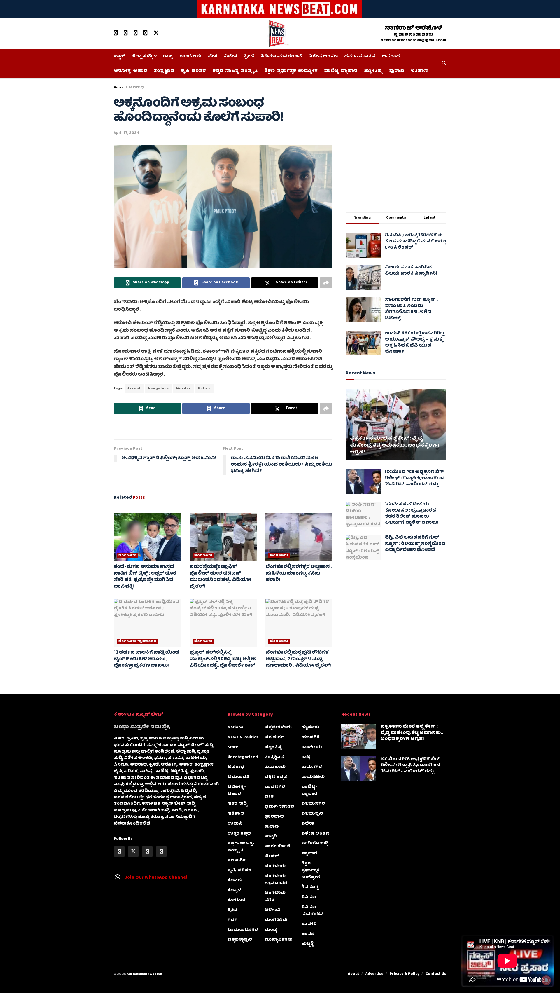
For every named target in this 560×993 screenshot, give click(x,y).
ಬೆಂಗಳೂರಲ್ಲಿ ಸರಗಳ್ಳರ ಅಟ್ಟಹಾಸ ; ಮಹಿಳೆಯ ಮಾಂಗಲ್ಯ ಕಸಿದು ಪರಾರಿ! (298, 573)
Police (204, 388)
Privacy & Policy (404, 974)
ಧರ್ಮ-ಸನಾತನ (359, 56)
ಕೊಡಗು (235, 880)
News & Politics (243, 737)
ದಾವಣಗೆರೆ (275, 786)
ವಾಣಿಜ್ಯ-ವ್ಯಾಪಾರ (341, 71)
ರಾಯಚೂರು (313, 777)
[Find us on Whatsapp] (136, 33)
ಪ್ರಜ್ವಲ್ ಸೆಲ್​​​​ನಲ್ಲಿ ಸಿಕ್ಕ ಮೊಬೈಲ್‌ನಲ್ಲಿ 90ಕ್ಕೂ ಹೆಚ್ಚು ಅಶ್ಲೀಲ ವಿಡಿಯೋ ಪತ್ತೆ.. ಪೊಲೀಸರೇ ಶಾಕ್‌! (223, 659)
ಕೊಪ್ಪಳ (234, 890)
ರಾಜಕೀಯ (190, 56)
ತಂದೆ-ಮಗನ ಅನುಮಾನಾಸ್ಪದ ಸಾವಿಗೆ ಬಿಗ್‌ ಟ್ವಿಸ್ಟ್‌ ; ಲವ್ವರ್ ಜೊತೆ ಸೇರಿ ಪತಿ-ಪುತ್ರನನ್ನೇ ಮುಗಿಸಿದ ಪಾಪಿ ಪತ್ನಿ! (145, 577)
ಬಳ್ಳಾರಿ (271, 836)
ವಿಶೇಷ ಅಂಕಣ (323, 56)
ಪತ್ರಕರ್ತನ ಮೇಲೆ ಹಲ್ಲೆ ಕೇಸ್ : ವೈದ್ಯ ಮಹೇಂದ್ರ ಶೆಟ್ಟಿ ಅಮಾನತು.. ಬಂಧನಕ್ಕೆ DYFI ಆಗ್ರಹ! (394, 445)
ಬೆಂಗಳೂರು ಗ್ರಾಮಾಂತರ (137, 641)
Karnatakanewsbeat (145, 974)
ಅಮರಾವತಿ (238, 777)
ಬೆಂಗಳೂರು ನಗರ (275, 897)
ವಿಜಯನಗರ (313, 803)
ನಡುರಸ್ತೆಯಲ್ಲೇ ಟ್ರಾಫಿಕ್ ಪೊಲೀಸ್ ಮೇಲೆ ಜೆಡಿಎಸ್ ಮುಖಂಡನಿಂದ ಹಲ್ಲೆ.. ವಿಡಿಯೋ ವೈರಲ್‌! (220, 577)
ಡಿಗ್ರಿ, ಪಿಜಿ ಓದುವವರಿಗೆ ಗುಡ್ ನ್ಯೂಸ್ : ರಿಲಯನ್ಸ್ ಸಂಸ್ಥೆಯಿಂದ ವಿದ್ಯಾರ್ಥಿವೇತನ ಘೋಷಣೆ (415, 544)
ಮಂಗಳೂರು (276, 920)
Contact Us (436, 974)
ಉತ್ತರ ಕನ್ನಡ (239, 833)
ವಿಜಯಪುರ (312, 813)
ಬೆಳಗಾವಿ (273, 910)
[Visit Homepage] (277, 33)
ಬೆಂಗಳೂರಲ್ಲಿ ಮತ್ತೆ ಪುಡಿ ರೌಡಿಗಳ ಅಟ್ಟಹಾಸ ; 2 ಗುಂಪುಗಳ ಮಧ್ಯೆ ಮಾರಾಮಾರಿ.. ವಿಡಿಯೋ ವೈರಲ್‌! (298, 659)
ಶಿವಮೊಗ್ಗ (309, 887)
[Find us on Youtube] (116, 33)
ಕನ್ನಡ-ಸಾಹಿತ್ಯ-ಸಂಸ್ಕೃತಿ (235, 71)
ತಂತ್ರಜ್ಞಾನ (164, 71)
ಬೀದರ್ (272, 856)
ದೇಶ (212, 56)
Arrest (134, 388)
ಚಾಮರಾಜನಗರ (243, 929)
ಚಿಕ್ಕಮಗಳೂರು (278, 727)
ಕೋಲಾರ (236, 900)
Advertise (374, 974)
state (233, 747)
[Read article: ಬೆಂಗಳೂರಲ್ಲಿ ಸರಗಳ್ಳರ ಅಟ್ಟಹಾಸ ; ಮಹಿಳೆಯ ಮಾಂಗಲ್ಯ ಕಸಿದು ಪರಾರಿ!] (298, 537)
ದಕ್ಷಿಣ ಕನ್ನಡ (276, 777)
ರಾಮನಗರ (311, 767)
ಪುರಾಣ (396, 71)
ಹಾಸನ (307, 934)
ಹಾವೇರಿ (309, 924)
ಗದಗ (233, 920)
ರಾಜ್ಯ (168, 56)
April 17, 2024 (126, 133)
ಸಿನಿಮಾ (308, 897)
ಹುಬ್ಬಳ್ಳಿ (307, 943)
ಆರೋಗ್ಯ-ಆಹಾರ (130, 71)
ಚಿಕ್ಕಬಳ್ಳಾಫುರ (240, 939)
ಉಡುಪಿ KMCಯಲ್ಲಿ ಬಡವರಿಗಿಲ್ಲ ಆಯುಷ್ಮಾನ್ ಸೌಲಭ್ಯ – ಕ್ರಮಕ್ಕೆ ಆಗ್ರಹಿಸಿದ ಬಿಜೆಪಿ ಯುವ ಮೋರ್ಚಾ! (414, 343)
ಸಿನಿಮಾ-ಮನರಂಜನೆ (281, 56)
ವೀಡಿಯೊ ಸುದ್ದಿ (314, 843)
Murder (183, 388)
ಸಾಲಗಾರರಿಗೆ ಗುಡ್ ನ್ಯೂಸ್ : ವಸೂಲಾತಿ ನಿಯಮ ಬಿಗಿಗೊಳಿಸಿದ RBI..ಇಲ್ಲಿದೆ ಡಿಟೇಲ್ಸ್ (411, 309)
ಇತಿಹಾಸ (419, 71)
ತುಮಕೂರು (275, 767)
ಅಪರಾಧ (391, 56)
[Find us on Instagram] (146, 33)
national (236, 727)
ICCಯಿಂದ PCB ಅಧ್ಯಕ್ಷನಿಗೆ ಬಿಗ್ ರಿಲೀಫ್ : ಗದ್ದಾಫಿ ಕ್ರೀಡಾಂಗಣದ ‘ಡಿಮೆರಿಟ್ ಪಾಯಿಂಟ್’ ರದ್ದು (414, 478)
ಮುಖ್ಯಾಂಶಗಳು (279, 939)
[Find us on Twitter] (156, 33)
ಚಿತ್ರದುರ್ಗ (274, 737)
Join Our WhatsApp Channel (156, 878)
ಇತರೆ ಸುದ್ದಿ (237, 803)
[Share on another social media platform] (326, 282)
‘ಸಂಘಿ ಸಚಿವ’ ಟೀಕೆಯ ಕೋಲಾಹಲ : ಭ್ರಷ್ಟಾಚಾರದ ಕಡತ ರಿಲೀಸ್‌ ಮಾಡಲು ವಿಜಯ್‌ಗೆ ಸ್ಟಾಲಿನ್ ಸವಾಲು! (412, 514)
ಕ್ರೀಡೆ (249, 56)
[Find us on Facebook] (126, 33)
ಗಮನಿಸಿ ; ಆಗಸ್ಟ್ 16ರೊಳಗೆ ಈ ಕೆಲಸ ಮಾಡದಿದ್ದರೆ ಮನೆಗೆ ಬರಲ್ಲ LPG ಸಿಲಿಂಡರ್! (415, 242)
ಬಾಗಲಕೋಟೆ (277, 846)
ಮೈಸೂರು (310, 727)
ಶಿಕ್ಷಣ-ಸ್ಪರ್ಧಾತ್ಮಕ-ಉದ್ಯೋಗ (291, 71)
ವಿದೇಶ (230, 56)
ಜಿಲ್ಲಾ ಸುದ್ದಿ (141, 56)
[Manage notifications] (546, 980)
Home (119, 88)
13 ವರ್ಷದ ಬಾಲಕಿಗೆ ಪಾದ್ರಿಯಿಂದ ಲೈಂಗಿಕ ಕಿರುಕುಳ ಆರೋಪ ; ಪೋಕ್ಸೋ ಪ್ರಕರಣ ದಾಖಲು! (146, 659)
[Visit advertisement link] (280, 9)
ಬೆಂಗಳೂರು (127, 555)
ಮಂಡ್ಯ (271, 929)
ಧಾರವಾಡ (274, 816)
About (353, 974)
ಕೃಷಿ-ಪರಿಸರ (193, 71)
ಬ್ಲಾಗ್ (119, 56)
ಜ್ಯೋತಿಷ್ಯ (373, 71)
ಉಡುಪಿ (235, 823)
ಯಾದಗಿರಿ (310, 737)
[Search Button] (444, 64)
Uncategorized (243, 757)
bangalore (158, 388)
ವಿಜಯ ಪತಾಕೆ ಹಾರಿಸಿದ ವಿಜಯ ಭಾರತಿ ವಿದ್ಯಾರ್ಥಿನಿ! (411, 271)
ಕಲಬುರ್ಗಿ (236, 860)
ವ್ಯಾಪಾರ (309, 853)
